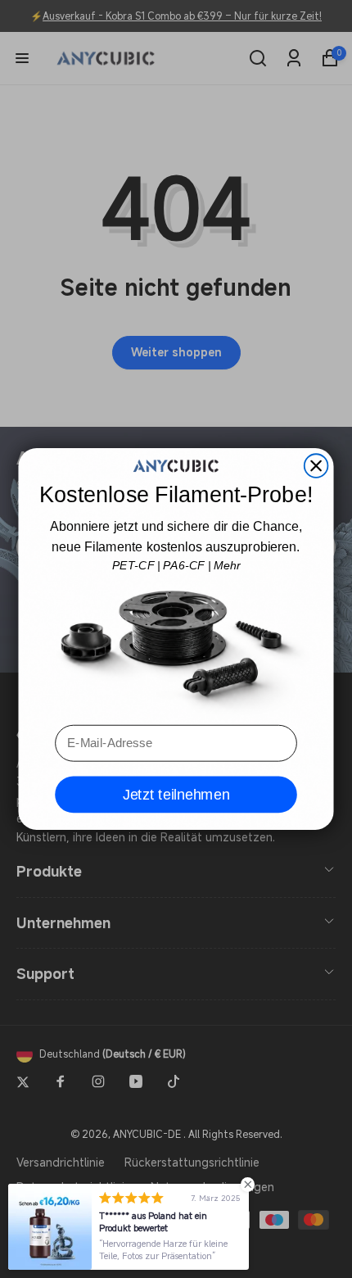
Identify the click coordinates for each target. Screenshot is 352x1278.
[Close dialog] (316, 466)
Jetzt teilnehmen (176, 794)
